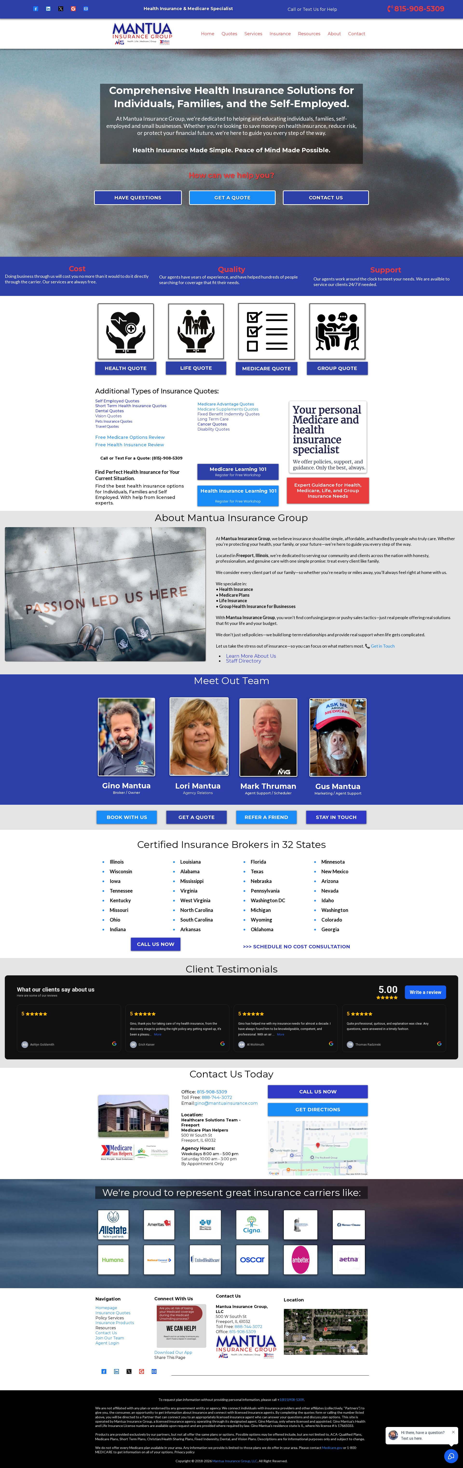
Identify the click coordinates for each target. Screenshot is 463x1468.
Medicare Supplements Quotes (227, 409)
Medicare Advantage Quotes (225, 404)
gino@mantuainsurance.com (226, 1103)
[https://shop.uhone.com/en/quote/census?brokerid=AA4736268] (205, 1260)
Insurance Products (114, 1323)
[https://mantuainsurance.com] (142, 33)
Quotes (229, 33)
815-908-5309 (212, 1092)
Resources (309, 33)
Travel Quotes (107, 426)
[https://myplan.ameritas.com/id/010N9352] (159, 1225)
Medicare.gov (332, 1448)
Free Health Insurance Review (129, 444)
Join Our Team (109, 1338)
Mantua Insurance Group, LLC (234, 1461)
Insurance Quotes (112, 1313)
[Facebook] (35, 8)
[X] (60, 8)
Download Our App (173, 1352)
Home (207, 33)
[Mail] (86, 8)
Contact (356, 33)
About (334, 33)
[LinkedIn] (48, 8)
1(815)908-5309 (291, 1400)
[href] (318, 1148)
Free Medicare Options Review (130, 437)
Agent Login (107, 1343)
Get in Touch (383, 646)
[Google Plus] (73, 8)
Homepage (106, 1308)
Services (253, 33)
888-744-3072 (217, 1097)
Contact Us (106, 1333)
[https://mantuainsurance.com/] (328, 437)
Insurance (280, 33)
